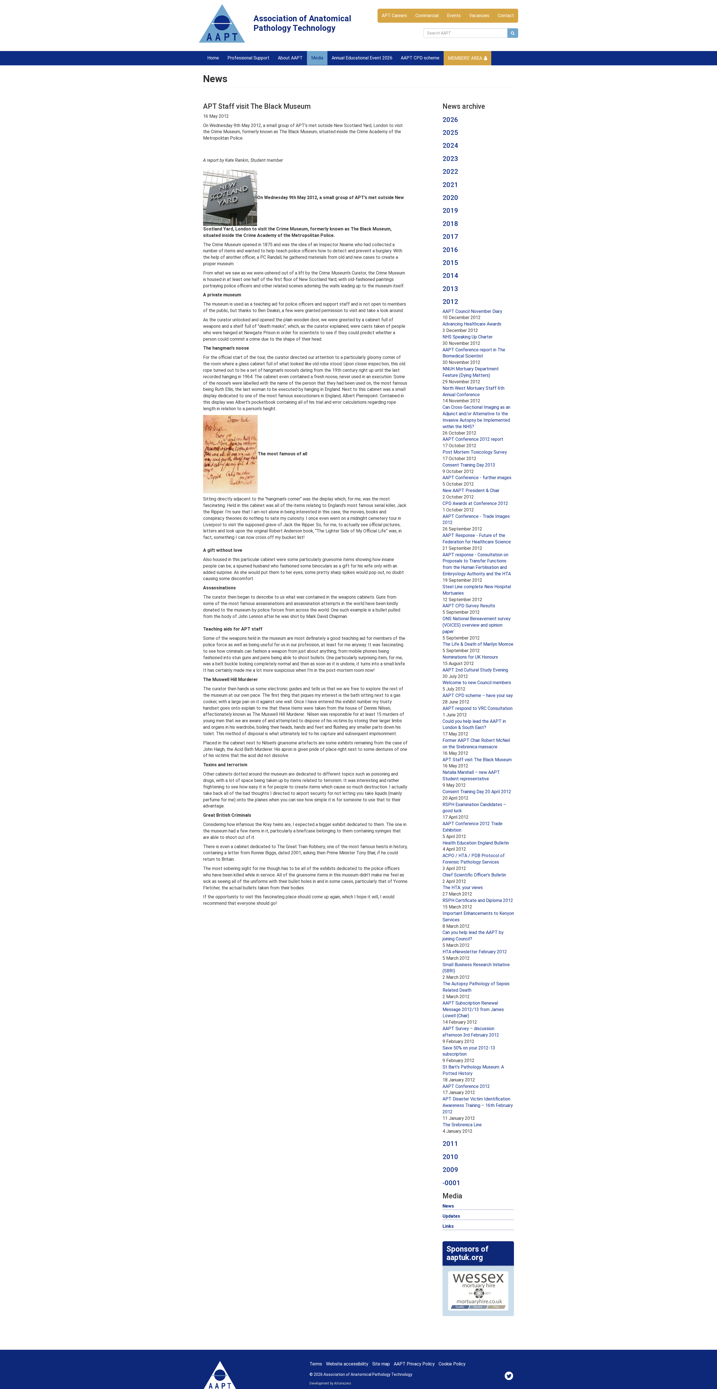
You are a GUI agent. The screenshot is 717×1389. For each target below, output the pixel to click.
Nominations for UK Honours (470, 657)
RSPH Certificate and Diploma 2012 (478, 900)
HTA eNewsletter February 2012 (475, 951)
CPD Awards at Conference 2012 (475, 503)
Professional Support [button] (248, 58)
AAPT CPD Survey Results (469, 605)
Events (454, 15)
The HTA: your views (463, 887)
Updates (451, 1216)
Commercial (427, 15)
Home (213, 58)
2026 (450, 120)
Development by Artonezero (330, 1383)
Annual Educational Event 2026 (362, 58)
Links (448, 1226)
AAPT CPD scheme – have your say (478, 695)
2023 (450, 159)
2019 (450, 210)
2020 (450, 198)
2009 (450, 1170)
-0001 (451, 1183)
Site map (381, 1364)
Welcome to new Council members (477, 682)
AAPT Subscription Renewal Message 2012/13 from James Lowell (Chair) (473, 1009)
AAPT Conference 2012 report (473, 439)
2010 (450, 1157)
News (448, 1206)
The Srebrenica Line (462, 1124)
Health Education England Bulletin (476, 843)
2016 (450, 250)
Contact (506, 15)
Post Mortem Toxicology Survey (475, 452)
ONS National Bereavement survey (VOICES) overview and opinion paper (477, 625)
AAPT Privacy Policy (414, 1364)
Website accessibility (347, 1364)
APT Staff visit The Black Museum (477, 759)
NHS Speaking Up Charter (468, 337)
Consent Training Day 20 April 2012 (477, 791)
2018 (450, 224)
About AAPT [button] (290, 58)
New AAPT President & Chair (471, 490)
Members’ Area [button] (465, 58)
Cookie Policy (452, 1364)
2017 (450, 237)
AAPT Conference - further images (477, 477)
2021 (450, 185)
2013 (450, 289)
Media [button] (317, 58)
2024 (450, 145)
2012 (450, 302)
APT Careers (394, 15)
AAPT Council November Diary (472, 311)
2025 (450, 133)
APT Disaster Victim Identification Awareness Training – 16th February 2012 (478, 1105)
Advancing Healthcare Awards (472, 324)
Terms (315, 1364)
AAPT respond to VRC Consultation (478, 708)
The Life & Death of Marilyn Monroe (478, 644)
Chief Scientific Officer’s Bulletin (474, 875)
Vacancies (479, 15)
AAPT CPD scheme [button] (420, 58)
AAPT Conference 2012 (466, 1086)
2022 (450, 172)
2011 (450, 1144)
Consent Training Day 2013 (469, 465)
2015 (450, 263)
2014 (450, 276)
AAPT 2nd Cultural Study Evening (475, 670)
